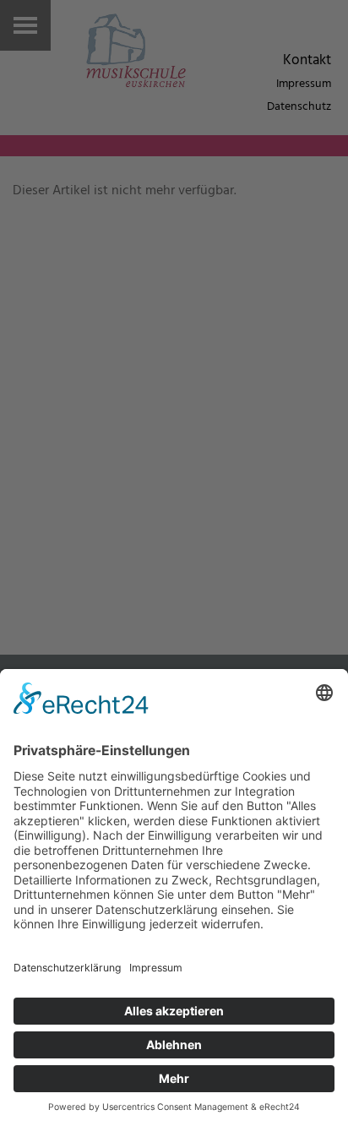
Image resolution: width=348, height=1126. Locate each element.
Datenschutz (299, 107)
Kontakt (307, 60)
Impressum (303, 84)
